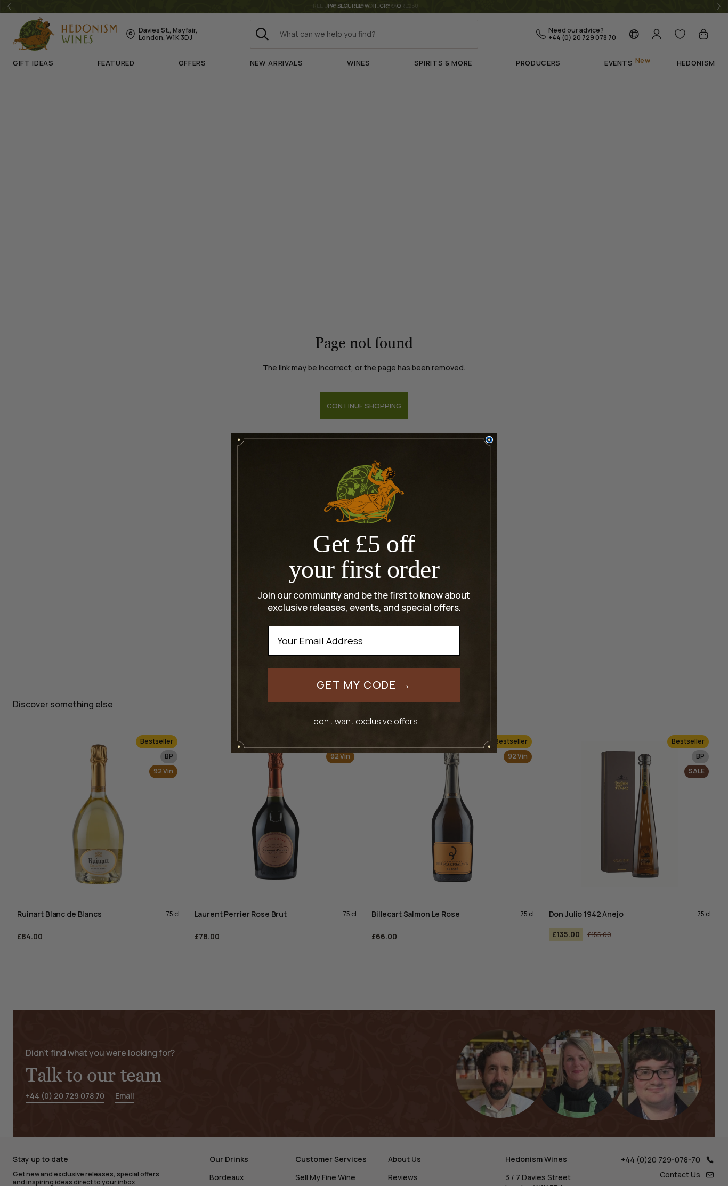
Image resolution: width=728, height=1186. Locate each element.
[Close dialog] (489, 439)
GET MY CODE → (364, 684)
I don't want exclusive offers (364, 721)
